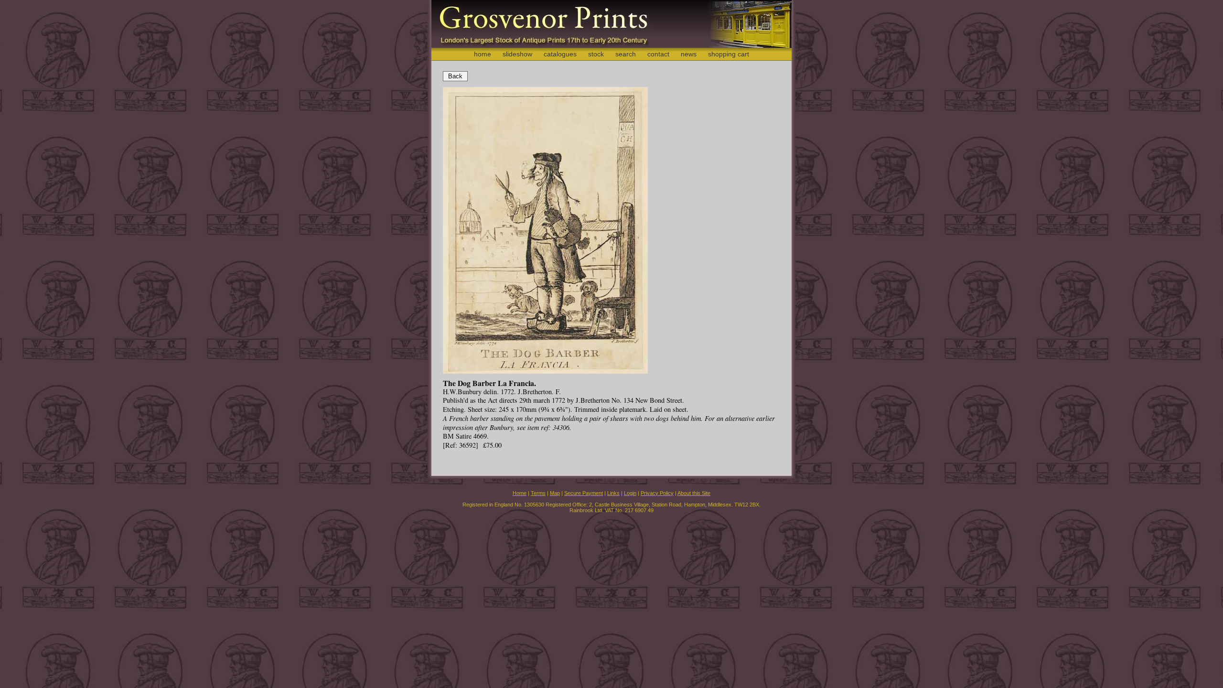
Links (613, 493)
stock (596, 54)
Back (455, 76)
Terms (538, 493)
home (482, 54)
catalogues (560, 54)
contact (658, 54)
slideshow (517, 54)
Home (519, 493)
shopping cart (728, 54)
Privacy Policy (657, 493)
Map (555, 493)
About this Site (693, 493)
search (625, 54)
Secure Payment (583, 493)
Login (630, 493)
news (689, 54)
